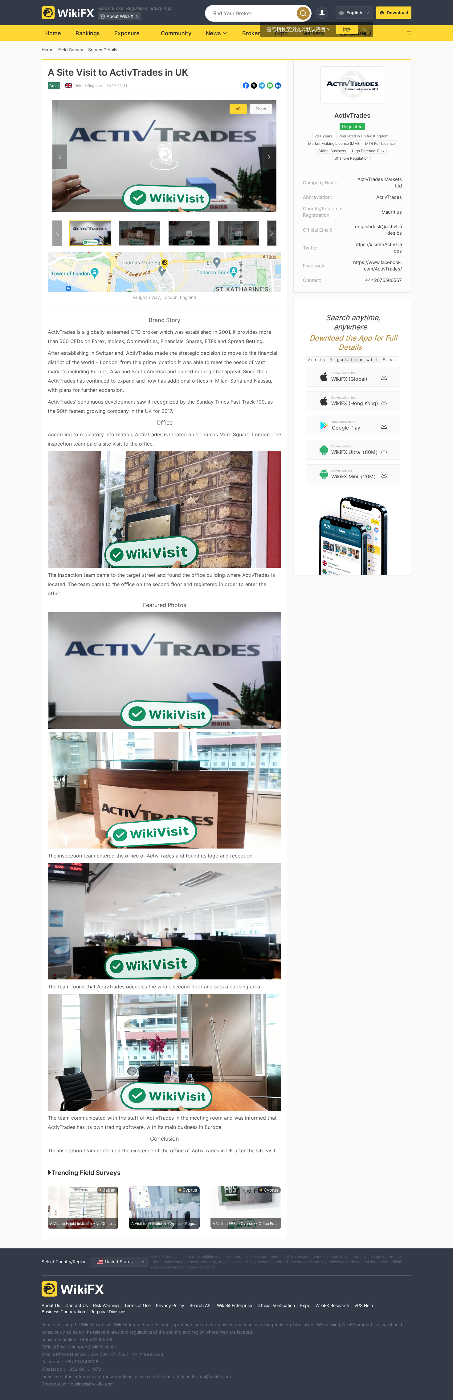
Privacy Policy (170, 1305)
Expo (305, 1305)
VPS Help (363, 1305)
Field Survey (70, 49)
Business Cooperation (63, 1311)
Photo (261, 109)
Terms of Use (137, 1305)
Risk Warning (106, 1305)
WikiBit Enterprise (234, 1305)
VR (238, 109)
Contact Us (76, 1305)
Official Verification (276, 1305)
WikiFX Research (332, 1305)
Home (47, 49)
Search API (201, 1305)
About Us (51, 1305)
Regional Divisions (108, 1311)
